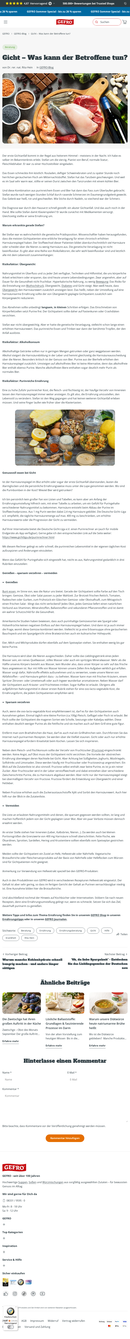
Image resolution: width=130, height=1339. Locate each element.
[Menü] (16, 1308)
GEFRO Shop (98, 915)
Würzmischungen (52, 1182)
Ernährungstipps (13, 919)
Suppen (22, 1182)
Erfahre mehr (10, 1041)
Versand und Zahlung (37, 1327)
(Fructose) (98, 750)
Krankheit (11, 937)
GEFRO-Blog (20, 33)
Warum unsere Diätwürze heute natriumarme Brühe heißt (107, 1023)
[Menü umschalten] (5, 22)
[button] (124, 22)
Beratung (26, 930)
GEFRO (6, 33)
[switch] (10, 1327)
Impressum (37, 1321)
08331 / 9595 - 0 (15, 1200)
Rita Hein (29, 937)
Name (7, 1072)
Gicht (93, 930)
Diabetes (67, 285)
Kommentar (10, 1089)
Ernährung (45, 930)
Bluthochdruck (35, 285)
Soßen (32, 1182)
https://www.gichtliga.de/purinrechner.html (28, 537)
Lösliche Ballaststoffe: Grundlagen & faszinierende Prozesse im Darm (65, 1023)
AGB (23, 1321)
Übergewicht (10, 290)
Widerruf (53, 1321)
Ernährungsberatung (70, 930)
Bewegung (102, 281)
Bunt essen (9, 591)
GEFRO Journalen (56, 919)
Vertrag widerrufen (73, 1321)
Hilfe (106, 930)
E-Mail (72, 1072)
